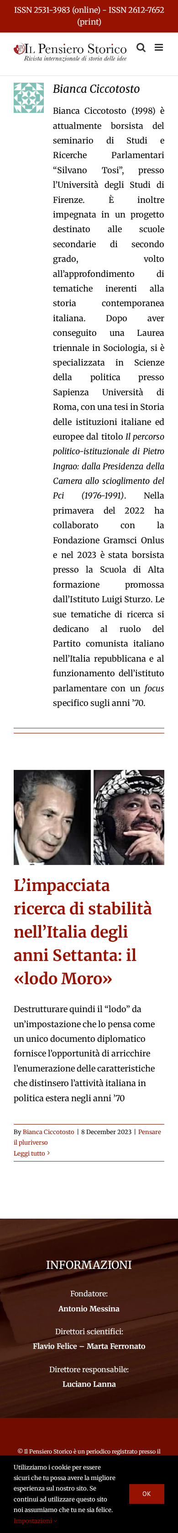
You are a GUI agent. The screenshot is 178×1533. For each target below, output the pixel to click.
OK (146, 1494)
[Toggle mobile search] (141, 47)
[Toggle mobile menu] (159, 47)
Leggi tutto (29, 1153)
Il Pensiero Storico (48, 1451)
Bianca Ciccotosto (48, 1132)
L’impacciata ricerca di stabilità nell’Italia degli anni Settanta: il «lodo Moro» (83, 932)
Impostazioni (33, 1521)
